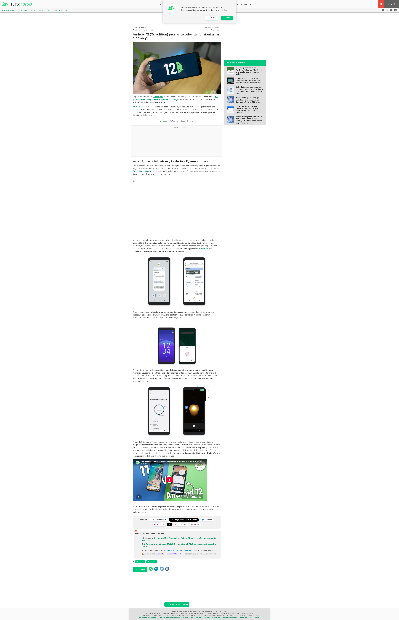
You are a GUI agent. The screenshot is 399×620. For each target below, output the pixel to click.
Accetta (227, 18)
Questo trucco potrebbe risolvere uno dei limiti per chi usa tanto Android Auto (248, 80)
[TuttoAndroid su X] (169, 524)
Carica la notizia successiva (177, 604)
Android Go (151, 561)
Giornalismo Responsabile (223, 617)
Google (150, 30)
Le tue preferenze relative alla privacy (172, 617)
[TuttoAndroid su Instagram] (387, 10)
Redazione (143, 617)
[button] (246, 5)
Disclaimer (152, 617)
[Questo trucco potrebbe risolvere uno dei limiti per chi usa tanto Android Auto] (230, 80)
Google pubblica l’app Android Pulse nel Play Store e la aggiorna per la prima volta (249, 71)
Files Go (204, 248)
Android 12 (140, 561)
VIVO (66, 10)
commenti (216, 30)
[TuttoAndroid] (17, 4)
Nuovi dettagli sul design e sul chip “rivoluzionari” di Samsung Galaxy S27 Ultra (248, 100)
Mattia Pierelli (140, 27)
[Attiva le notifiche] (381, 4)
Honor (49, 10)
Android (138, 30)
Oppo (55, 10)
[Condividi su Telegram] (156, 569)
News (162, 4)
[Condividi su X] (162, 569)
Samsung (42, 10)
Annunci (144, 30)
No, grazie (211, 18)
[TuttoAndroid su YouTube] (391, 10)
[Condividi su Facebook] (167, 569)
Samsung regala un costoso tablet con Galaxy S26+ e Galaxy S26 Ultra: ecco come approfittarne (249, 120)
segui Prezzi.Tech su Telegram (179, 550)
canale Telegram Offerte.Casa (171, 554)
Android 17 (24, 10)
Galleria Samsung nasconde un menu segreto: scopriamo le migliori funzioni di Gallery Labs (249, 90)
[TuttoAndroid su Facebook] (383, 10)
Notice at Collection (194, 617)
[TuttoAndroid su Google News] (395, 10)
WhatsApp (33, 10)
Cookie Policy (208, 617)
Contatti (257, 617)
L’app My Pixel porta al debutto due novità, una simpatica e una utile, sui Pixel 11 (247, 109)
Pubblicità (238, 617)
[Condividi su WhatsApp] (151, 569)
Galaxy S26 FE (14, 10)
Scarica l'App (247, 617)
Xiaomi (60, 10)
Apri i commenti (140, 569)
